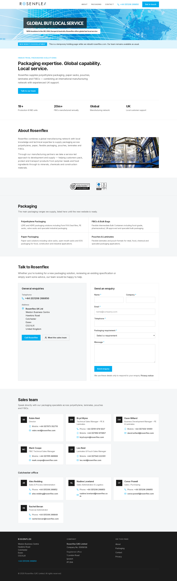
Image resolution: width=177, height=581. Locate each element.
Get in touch (150, 4)
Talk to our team (28, 91)
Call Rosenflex (31, 337)
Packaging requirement (105, 330)
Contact (109, 4)
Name (97, 295)
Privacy (118, 556)
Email (97, 307)
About (85, 4)
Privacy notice (147, 375)
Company (131, 295)
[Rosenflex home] (33, 4)
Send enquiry (103, 369)
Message (99, 342)
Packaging (96, 4)
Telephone (100, 318)
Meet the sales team (57, 337)
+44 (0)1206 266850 (129, 4)
